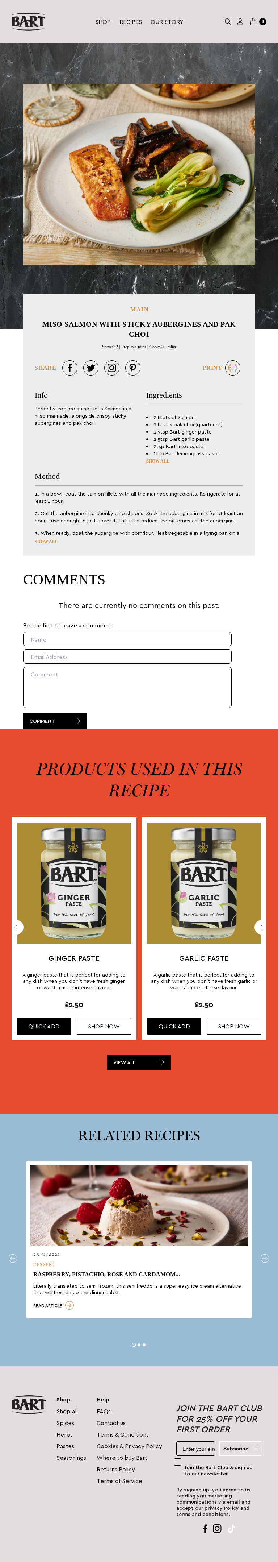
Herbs (64, 1434)
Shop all (67, 1411)
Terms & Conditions (123, 1434)
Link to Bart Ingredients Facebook (205, 1528)
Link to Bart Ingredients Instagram (217, 1528)
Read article (47, 1305)
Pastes (65, 1445)
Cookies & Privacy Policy (129, 1445)
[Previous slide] (16, 927)
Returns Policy (116, 1469)
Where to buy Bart (122, 1457)
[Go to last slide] (13, 1258)
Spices (65, 1422)
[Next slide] (261, 927)
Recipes (130, 21)
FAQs (104, 1411)
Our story (167, 21)
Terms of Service (119, 1480)
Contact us (111, 1422)
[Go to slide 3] (144, 1344)
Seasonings (71, 1457)
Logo (28, 22)
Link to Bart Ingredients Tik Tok (231, 1528)
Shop (103, 21)
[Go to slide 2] (139, 1344)
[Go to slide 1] (134, 1345)
